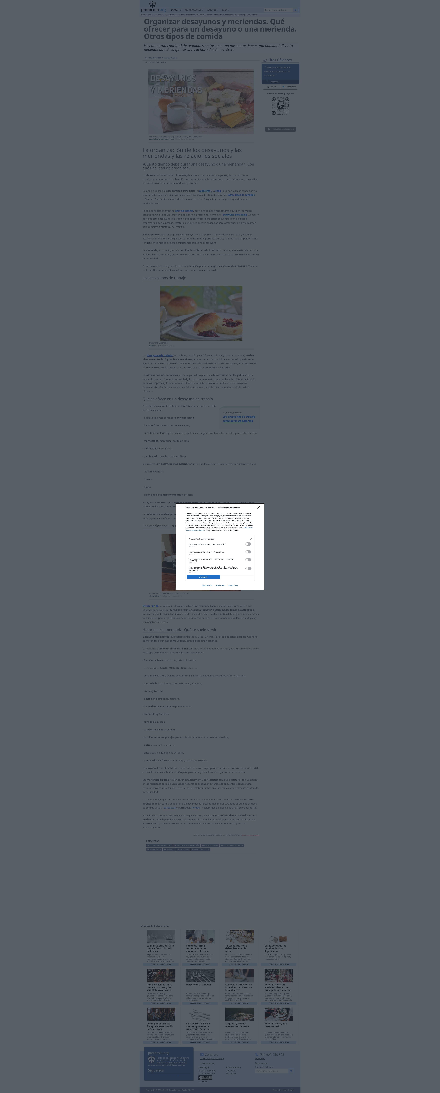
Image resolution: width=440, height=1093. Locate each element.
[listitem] (220, 539)
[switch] (248, 544)
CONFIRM (203, 577)
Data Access (220, 585)
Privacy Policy (233, 585)
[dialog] (220, 546)
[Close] (259, 508)
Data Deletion (207, 585)
